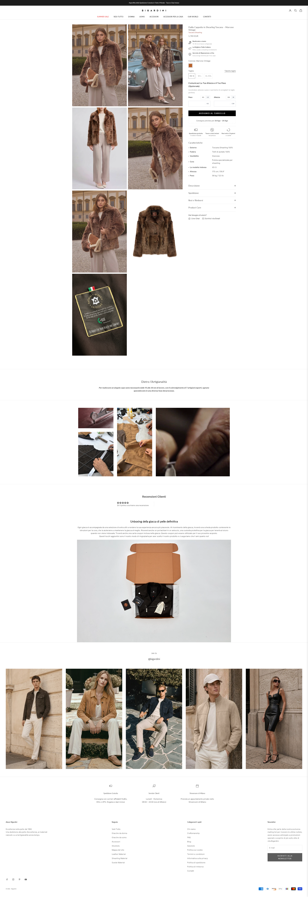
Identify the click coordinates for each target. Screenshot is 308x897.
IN (233, 97)
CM (229, 97)
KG (203, 97)
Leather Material (119, 854)
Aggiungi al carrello (212, 113)
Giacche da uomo (119, 837)
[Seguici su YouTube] (26, 879)
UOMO (142, 17)
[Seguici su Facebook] (7, 879)
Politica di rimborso (195, 867)
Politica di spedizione (196, 862)
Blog (189, 841)
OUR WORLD (193, 17)
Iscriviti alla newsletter (284, 857)
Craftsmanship (193, 833)
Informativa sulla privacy (197, 858)
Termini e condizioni (196, 854)
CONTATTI (207, 17)
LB (208, 97)
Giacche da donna (119, 833)
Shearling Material (119, 858)
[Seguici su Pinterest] (19, 879)
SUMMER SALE (103, 17)
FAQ (189, 837)
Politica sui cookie (195, 850)
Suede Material (118, 862)
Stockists (116, 846)
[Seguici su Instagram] (13, 879)
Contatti (190, 871)
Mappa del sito (118, 850)
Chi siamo (191, 829)
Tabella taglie (230, 71)
